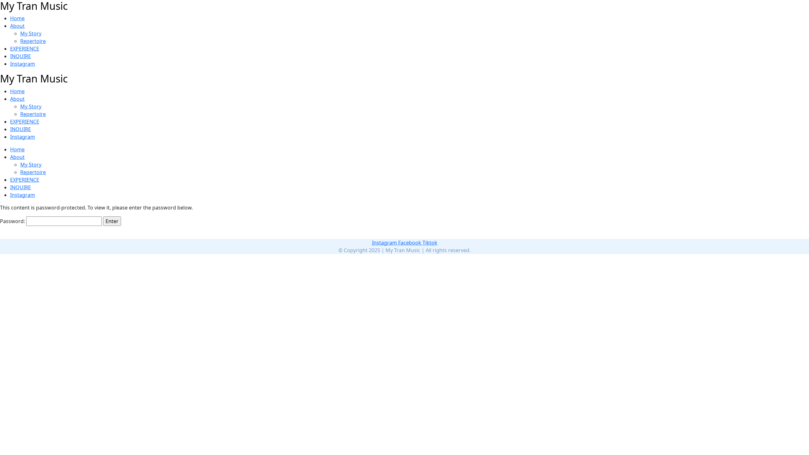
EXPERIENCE (24, 48)
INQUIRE (20, 56)
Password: (13, 221)
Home (17, 18)
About (17, 25)
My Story (30, 33)
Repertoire (33, 41)
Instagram (22, 63)
